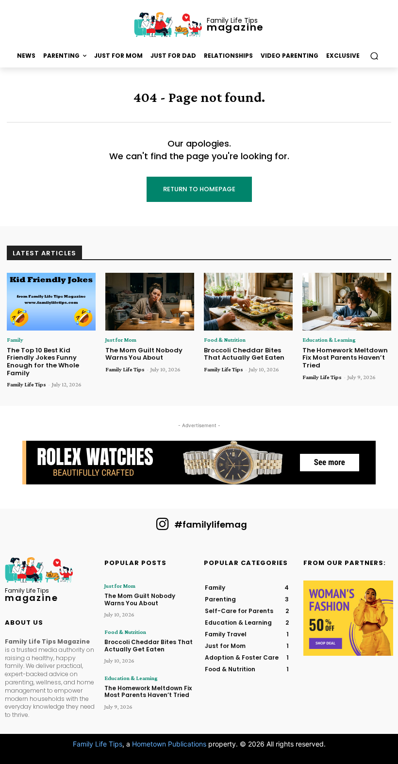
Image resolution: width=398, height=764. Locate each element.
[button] (374, 56)
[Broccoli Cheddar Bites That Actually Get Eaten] (248, 302)
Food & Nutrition (225, 340)
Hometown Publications (169, 744)
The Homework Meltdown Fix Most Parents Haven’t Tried (345, 358)
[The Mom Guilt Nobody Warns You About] (149, 302)
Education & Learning (329, 340)
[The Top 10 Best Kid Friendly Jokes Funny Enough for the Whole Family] (51, 302)
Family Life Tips (26, 384)
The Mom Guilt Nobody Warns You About (143, 354)
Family (15, 340)
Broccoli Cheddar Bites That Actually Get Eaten (244, 354)
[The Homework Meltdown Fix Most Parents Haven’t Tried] (346, 302)
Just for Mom (120, 340)
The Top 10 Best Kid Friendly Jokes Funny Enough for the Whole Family (43, 362)
